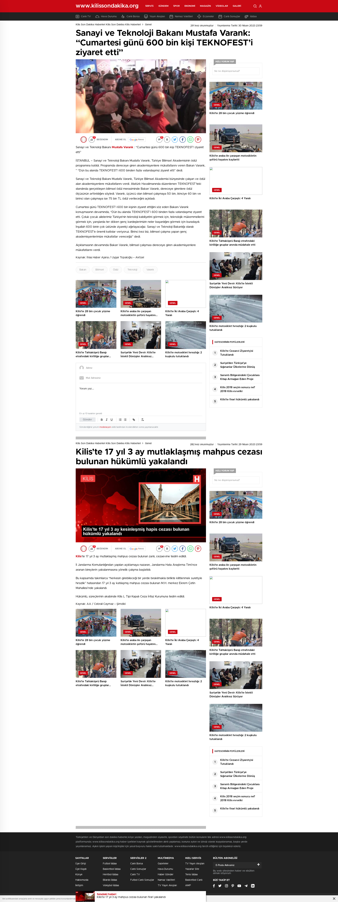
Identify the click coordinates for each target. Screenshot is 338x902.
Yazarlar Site (192, 869)
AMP (188, 885)
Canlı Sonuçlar (232, 16)
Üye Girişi (80, 863)
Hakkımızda (81, 880)
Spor (176, 6)
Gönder (87, 419)
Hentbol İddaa (110, 874)
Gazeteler (163, 863)
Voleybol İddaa (111, 885)
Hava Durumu (109, 16)
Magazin (205, 6)
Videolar (222, 6)
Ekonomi (189, 6)
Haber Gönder (165, 874)
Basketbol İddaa (111, 869)
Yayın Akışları (157, 16)
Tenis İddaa (191, 874)
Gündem (163, 6)
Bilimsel (99, 270)
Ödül (115, 270)
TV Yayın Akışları (167, 885)
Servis (149, 6)
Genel (148, 24)
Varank (150, 270)
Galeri (237, 6)
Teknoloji (132, 270)
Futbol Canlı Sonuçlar (142, 880)
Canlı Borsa (133, 16)
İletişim (79, 885)
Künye (78, 874)
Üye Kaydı (80, 869)
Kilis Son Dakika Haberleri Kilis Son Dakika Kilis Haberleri (108, 24)
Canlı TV (86, 16)
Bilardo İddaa (110, 880)
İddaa (253, 16)
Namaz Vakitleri (184, 16)
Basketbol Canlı (193, 880)
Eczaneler (208, 16)
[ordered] (120, 420)
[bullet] (125, 420)
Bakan (82, 270)
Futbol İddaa (110, 863)
